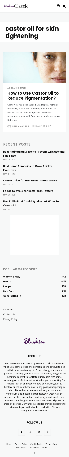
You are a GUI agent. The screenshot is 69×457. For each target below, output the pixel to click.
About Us (8, 309)
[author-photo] (9, 126)
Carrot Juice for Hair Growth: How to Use (30, 180)
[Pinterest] (39, 432)
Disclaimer (21, 447)
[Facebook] (21, 432)
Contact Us (9, 314)
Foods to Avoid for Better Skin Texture (28, 191)
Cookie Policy (36, 444)
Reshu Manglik (21, 126)
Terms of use (51, 444)
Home (9, 444)
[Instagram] (30, 432)
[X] (47, 432)
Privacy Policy (10, 319)
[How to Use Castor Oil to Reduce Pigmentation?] (34, 67)
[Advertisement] (34, 235)
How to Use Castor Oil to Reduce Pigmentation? (33, 95)
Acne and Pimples (16, 88)
